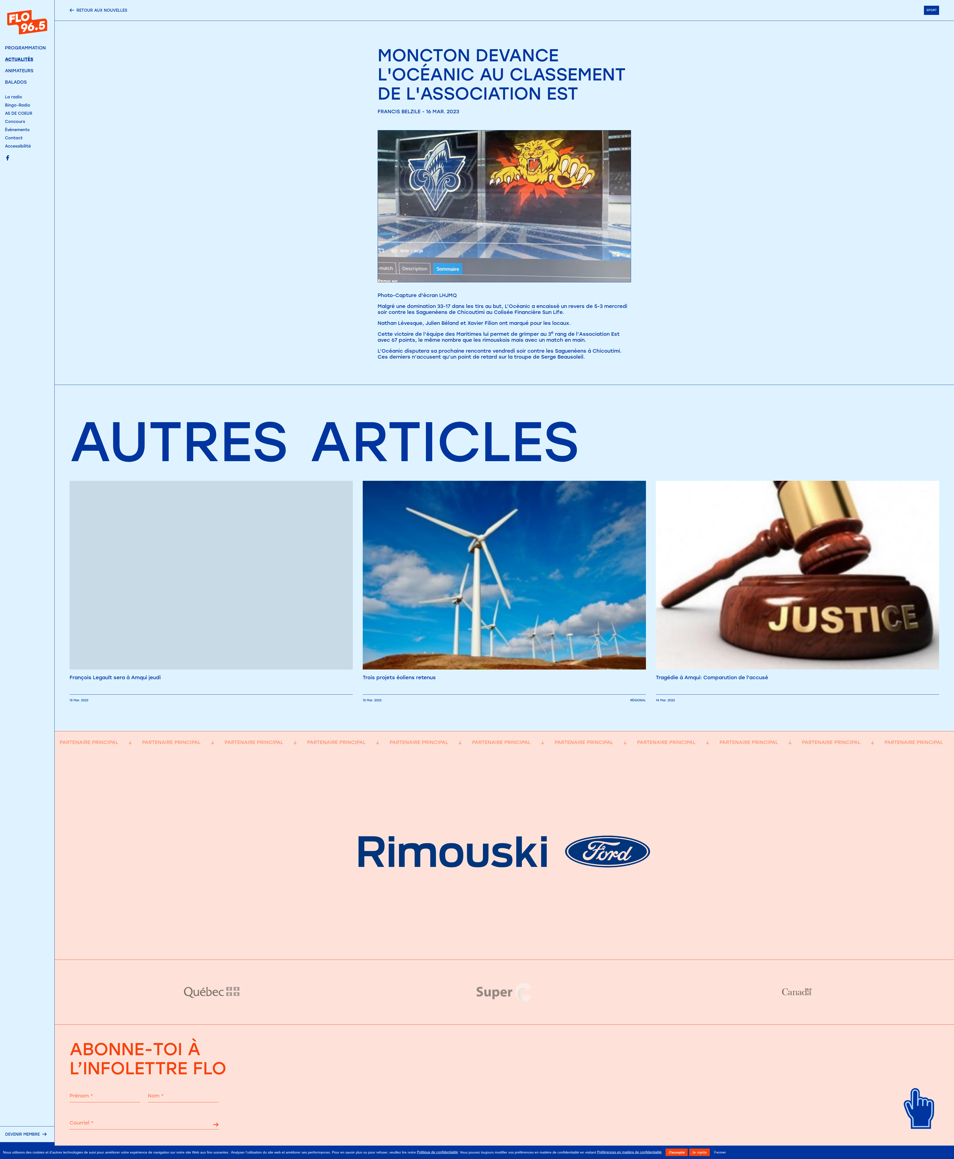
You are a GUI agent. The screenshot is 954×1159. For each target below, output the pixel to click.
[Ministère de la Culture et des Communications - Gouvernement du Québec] (212, 992)
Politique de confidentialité (437, 1152)
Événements (17, 129)
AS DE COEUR (18, 113)
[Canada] (796, 992)
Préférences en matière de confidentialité (629, 1152)
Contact (14, 138)
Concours (15, 121)
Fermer (720, 1152)
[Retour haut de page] (919, 1136)
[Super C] (504, 992)
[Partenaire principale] (504, 947)
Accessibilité (18, 146)
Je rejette (699, 1152)
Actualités (19, 59)
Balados (16, 82)
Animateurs (19, 71)
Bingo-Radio (17, 105)
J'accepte (677, 1152)
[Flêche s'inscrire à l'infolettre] (216, 1125)
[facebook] (7, 158)
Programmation (25, 48)
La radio (13, 97)
